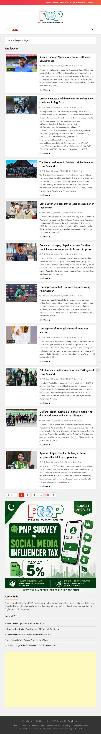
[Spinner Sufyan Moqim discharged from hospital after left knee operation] (21, 460)
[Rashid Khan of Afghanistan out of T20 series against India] (21, 63)
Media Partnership (77, 2)
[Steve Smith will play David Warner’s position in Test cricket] (21, 210)
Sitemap (68, 728)
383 (47, 495)
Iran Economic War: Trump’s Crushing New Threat (27, 640)
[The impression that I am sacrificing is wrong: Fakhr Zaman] (21, 293)
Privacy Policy (25, 728)
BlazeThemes (73, 721)
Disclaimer (58, 728)
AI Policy (66, 725)
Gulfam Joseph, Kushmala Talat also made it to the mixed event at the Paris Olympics (65, 413)
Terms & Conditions (42, 728)
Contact (90, 2)
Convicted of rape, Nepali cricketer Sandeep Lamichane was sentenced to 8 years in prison (65, 247)
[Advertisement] (50, 679)
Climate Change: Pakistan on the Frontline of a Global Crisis (31, 645)
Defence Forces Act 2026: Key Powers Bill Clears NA (29, 634)
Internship (64, 2)
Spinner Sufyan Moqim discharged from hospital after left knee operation (62, 455)
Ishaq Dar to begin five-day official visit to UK (25, 623)
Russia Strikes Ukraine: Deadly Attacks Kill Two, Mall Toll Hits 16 (33, 629)
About (55, 2)
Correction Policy (80, 725)
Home (48, 2)
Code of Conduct (36, 725)
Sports (11, 69)
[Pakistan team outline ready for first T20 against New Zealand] (21, 376)
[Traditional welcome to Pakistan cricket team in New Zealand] (21, 168)
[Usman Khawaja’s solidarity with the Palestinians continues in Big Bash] (21, 105)
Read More (43, 90)
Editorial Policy (53, 725)
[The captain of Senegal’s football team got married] (21, 335)
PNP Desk (46, 65)
